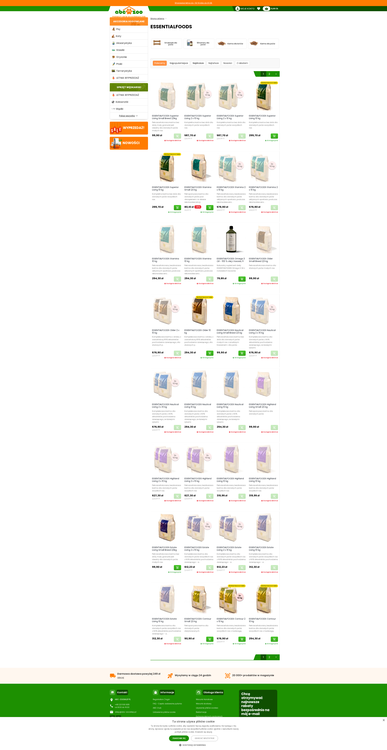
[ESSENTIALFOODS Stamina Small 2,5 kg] (199, 167)
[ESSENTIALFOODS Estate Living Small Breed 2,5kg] (167, 528)
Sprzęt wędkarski (129, 87)
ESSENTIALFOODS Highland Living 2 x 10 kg (165, 480)
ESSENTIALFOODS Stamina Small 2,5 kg (197, 188)
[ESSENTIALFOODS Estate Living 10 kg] (263, 528)
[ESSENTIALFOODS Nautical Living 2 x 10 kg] (263, 310)
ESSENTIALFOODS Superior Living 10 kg (262, 117)
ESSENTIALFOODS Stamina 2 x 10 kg (231, 188)
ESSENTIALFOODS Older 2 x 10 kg (165, 331)
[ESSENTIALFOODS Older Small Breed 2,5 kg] (263, 239)
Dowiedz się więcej (203, 732)
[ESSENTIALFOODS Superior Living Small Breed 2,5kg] (167, 96)
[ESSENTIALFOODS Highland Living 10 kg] (231, 459)
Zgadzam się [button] (178, 738)
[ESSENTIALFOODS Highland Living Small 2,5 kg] (263, 385)
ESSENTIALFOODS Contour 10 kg (262, 620)
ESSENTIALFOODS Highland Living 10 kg (230, 480)
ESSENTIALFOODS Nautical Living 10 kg (197, 405)
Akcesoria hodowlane (129, 21)
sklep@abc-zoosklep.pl (125, 712)
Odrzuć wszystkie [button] (204, 738)
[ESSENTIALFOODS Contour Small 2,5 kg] (199, 599)
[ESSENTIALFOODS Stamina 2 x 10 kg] (231, 167)
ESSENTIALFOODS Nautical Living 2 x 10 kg (262, 331)
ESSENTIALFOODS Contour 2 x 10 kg (231, 620)
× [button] (383, 720)
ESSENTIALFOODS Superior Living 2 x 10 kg (197, 117)
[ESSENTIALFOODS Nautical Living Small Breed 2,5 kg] (231, 310)
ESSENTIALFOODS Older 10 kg (197, 331)
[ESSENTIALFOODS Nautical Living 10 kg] (199, 385)
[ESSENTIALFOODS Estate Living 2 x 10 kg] (199, 528)
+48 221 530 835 (122, 704)
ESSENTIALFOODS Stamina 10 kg (165, 260)
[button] (193, 744)
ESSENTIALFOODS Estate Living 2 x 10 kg (196, 548)
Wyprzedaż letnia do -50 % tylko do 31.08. (193, 3)
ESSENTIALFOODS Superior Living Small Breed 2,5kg (165, 117)
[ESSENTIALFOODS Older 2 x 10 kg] (167, 310)
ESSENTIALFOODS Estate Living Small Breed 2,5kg (164, 548)
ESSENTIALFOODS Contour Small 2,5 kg (197, 620)
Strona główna (157, 18)
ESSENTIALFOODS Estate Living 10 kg (261, 548)
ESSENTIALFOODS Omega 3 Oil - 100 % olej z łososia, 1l (231, 260)
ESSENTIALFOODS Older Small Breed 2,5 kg (261, 260)
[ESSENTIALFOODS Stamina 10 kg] (167, 239)
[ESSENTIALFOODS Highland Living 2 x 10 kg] (167, 459)
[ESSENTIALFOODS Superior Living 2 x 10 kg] (199, 96)
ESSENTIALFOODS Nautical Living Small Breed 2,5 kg (230, 331)
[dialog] (193, 733)
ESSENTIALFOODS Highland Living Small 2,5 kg (262, 405)
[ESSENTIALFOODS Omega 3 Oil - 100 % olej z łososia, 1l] (231, 239)
